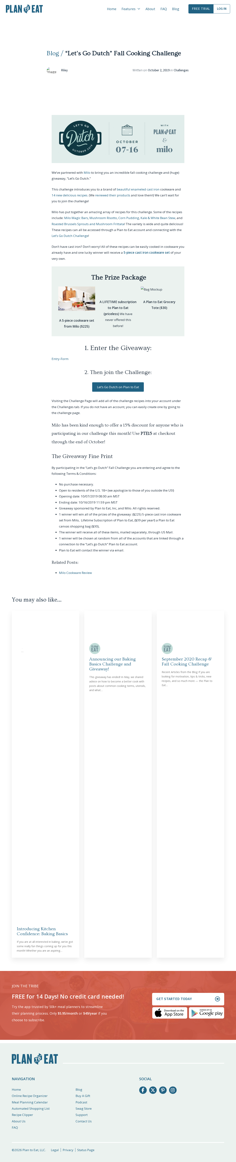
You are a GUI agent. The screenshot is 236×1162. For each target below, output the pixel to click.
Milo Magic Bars (76, 218)
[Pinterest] (163, 1090)
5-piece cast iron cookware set (147, 252)
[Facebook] (143, 1090)
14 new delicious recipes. (70, 195)
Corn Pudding (128, 218)
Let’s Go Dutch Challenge (70, 236)
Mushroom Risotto (103, 218)
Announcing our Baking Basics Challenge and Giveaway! (112, 664)
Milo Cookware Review (75, 573)
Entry (56, 359)
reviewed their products (112, 195)
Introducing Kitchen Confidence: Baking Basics (42, 931)
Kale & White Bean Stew (157, 218)
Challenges (181, 70)
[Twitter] (153, 1090)
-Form (64, 359)
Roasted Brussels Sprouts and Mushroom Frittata (88, 224)
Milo (87, 172)
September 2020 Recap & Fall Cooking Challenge (187, 662)
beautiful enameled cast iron (138, 189)
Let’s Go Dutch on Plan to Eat (118, 387)
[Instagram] (173, 1090)
